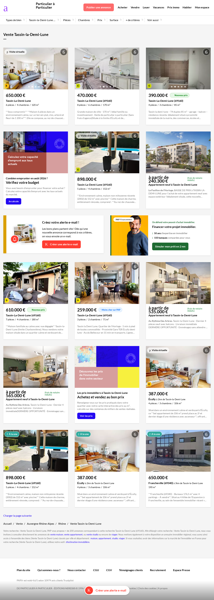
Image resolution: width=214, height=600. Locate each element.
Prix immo (173, 7)
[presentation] (6, 69)
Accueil (7, 523)
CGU (96, 570)
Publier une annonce (98, 7)
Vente (19, 523)
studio (115, 538)
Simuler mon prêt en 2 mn (170, 246)
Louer (146, 7)
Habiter (187, 7)
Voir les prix (86, 415)
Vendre (135, 7)
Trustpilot (68, 580)
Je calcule (14, 201)
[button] (29, 85)
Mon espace (202, 7)
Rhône (62, 523)
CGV (109, 570)
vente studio (92, 534)
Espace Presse (181, 570)
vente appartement (73, 534)
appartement (104, 538)
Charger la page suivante (17, 515)
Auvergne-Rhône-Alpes (40, 523)
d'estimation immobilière (77, 542)
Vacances (158, 7)
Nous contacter (77, 570)
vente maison (56, 534)
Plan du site (23, 570)
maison (94, 538)
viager (114, 534)
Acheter (123, 7)
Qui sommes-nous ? (48, 570)
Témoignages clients (131, 570)
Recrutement (158, 570)
